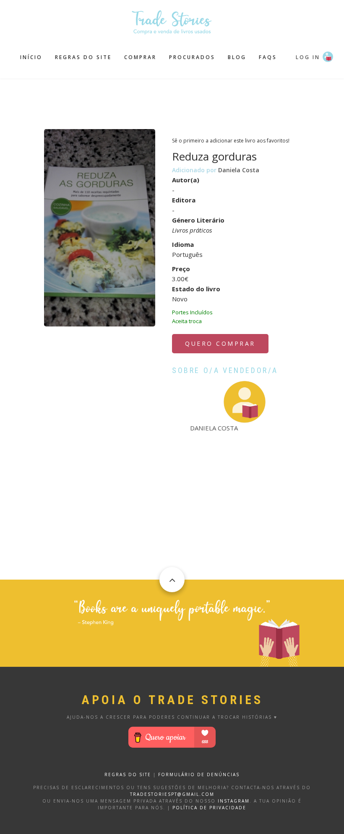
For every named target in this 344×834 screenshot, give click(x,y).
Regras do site (83, 57)
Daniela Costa (238, 170)
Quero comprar (220, 343)
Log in (308, 57)
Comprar (140, 57)
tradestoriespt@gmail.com (172, 794)
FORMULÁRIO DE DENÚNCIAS (199, 774)
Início (31, 57)
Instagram (234, 801)
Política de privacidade (209, 808)
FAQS (268, 57)
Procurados (192, 57)
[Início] (172, 21)
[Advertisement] (180, 99)
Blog (237, 57)
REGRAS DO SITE (127, 774)
